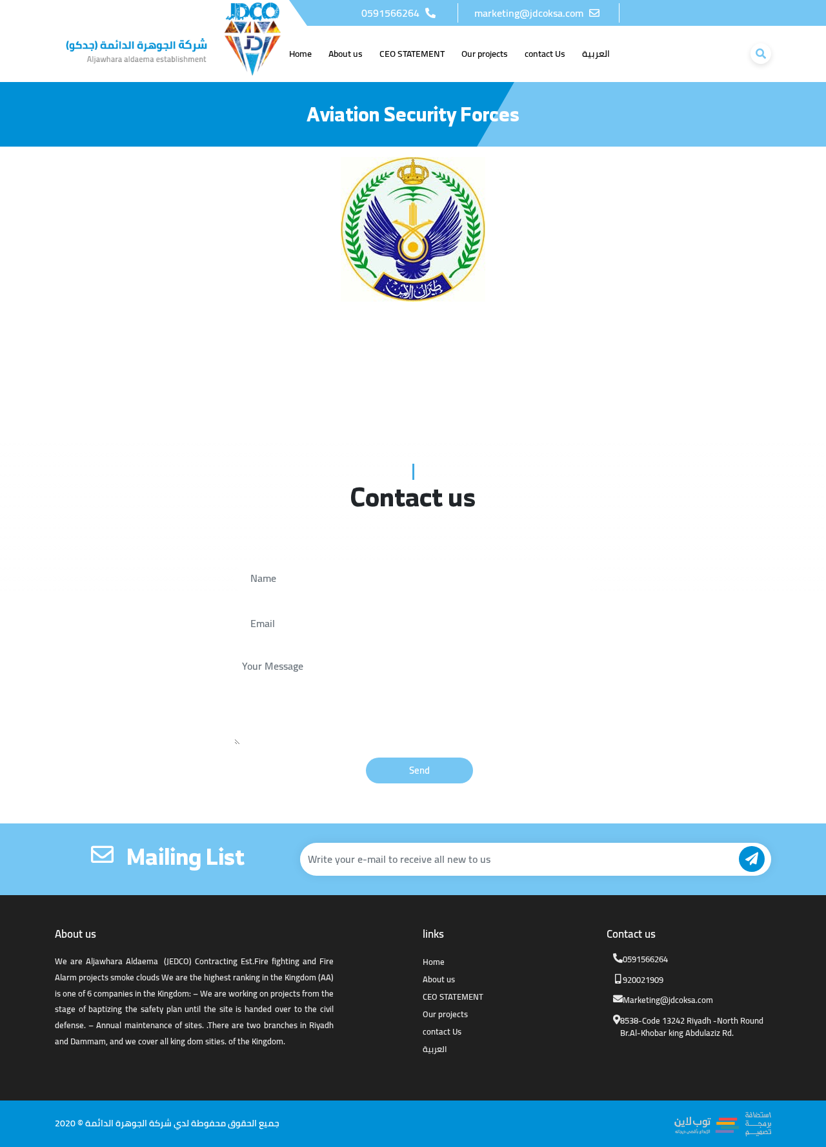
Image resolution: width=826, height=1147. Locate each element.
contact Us (442, 1031)
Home (434, 961)
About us (439, 979)
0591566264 (391, 13)
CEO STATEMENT (453, 996)
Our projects (445, 1014)
